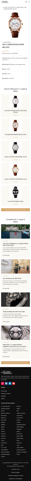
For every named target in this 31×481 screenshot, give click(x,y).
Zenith (18, 454)
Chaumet (3, 433)
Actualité (3, 396)
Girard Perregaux (5, 452)
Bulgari (2, 427)
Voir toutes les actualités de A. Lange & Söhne (15, 362)
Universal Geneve (21, 449)
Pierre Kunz (19, 433)
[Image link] (6, 372)
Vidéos (3, 398)
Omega (18, 420)
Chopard (3, 436)
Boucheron (3, 420)
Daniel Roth (4, 443)
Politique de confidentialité (15, 478)
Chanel (2, 431)
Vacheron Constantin (22, 452)
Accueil (5, 7)
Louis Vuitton (20, 417)
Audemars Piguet (5, 408)
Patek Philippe (20, 427)
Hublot (18, 408)
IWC (18, 411)
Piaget (18, 431)
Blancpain (3, 417)
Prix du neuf (11, 7)
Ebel (2, 445)
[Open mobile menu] (29, 1)
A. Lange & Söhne (19, 7)
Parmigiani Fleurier (21, 424)
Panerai (18, 422)
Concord (3, 438)
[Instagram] (2, 383)
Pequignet (19, 429)
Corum (2, 440)
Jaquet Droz (20, 415)
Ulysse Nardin (20, 447)
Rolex (18, 440)
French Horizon (20, 466)
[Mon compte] (26, 1)
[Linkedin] (9, 383)
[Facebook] (6, 383)
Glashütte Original (5, 454)
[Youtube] (13, 383)
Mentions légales (15, 472)
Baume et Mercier (5, 413)
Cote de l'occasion (6, 393)
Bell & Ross (4, 415)
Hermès (19, 406)
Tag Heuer (19, 443)
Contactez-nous (15, 469)
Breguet (3, 422)
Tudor (18, 445)
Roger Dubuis (20, 438)
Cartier (2, 429)
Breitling (3, 424)
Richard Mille (20, 436)
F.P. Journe (4, 447)
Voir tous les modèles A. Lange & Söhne (15, 209)
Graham (3, 456)
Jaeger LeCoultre (21, 413)
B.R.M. (2, 411)
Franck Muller (4, 449)
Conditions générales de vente (15, 475)
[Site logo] (4, 1)
